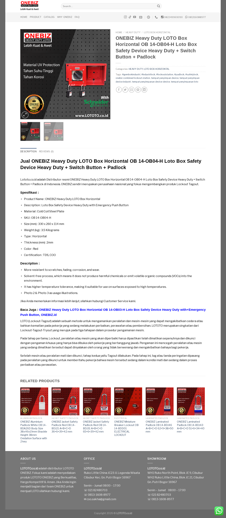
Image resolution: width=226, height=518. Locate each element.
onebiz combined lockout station (133, 78)
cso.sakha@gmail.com (101, 499)
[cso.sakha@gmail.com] (141, 17)
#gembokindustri (131, 74)
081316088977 (197, 17)
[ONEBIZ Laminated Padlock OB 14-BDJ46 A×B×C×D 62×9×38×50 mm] (160, 401)
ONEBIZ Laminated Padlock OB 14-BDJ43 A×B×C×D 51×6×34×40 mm (190, 426)
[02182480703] (157, 17)
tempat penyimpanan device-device (151, 81)
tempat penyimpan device (165, 78)
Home (23, 17)
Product (35, 17)
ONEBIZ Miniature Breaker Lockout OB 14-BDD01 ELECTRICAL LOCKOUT (126, 428)
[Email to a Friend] (132, 90)
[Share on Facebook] (119, 90)
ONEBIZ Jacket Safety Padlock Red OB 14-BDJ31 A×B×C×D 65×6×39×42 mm (96, 426)
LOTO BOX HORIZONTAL (157, 32)
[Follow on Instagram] (125, 17)
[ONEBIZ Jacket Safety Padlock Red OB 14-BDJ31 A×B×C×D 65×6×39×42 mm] (97, 401)
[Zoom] (25, 114)
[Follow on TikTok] (130, 17)
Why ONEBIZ (64, 17)
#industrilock (148, 74)
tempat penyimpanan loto (184, 81)
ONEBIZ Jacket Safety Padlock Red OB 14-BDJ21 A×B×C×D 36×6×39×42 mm (65, 426)
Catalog (49, 17)
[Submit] (159, 6)
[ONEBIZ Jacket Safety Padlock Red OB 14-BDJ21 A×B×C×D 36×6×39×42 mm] (65, 401)
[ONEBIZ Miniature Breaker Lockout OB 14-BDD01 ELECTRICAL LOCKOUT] (128, 401)
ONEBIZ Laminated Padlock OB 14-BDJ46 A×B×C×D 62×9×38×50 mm (159, 426)
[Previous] (26, 74)
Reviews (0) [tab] (46, 151)
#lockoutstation (164, 74)
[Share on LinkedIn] (144, 90)
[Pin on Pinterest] (138, 90)
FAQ (77, 17)
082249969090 (173, 17)
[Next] (104, 74)
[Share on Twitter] (125, 90)
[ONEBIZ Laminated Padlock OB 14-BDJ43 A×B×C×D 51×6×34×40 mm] (191, 401)
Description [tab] (28, 151)
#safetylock (191, 74)
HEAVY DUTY (133, 32)
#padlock (179, 74)
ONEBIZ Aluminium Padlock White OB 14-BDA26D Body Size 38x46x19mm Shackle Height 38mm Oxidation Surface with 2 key (33, 431)
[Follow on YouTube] (134, 17)
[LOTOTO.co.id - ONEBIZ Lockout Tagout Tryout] (38, 6)
